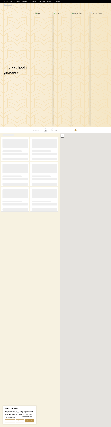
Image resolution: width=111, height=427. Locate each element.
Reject (19, 421)
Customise (10, 421)
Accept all (29, 421)
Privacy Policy (26, 416)
